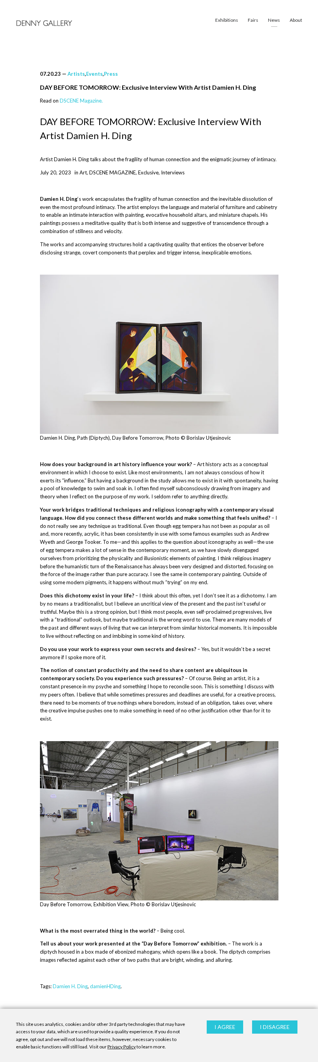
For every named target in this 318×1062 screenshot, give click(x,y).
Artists (76, 74)
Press (111, 74)
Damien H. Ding (70, 986)
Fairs (253, 20)
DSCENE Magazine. (81, 100)
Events (94, 74)
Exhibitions (226, 20)
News (274, 20)
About (296, 20)
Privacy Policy (121, 1047)
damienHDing (105, 986)
